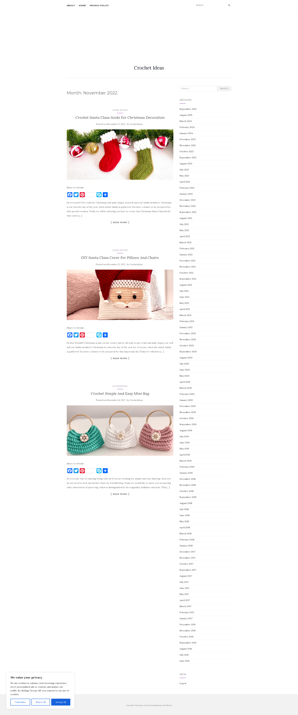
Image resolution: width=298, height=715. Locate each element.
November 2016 (188, 630)
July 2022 (184, 224)
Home (82, 5)
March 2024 (186, 121)
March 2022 (186, 242)
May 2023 (184, 175)
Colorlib (147, 705)
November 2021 (188, 266)
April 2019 (185, 454)
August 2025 (186, 115)
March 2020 (186, 388)
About (71, 5)
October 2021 (186, 272)
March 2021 (185, 315)
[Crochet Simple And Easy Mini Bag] (120, 430)
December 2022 (188, 200)
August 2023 (186, 163)
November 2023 (188, 145)
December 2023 (188, 139)
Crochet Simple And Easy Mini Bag (120, 393)
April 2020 (185, 382)
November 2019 (188, 412)
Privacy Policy (99, 5)
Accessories (120, 386)
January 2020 (186, 400)
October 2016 (187, 636)
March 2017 (185, 606)
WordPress (167, 705)
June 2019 (185, 442)
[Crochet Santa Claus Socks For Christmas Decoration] (120, 154)
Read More (120, 222)
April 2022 (185, 236)
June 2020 (185, 369)
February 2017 (187, 612)
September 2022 (188, 212)
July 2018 (184, 509)
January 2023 (186, 194)
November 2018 (188, 485)
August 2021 (186, 284)
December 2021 (187, 260)
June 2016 (185, 660)
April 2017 (185, 600)
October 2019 (187, 418)
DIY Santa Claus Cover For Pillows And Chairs (120, 257)
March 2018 (186, 533)
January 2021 (186, 327)
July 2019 (184, 436)
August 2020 (186, 357)
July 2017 (184, 582)
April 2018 (185, 527)
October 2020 (187, 345)
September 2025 (188, 109)
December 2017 (187, 551)
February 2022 (187, 248)
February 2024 (187, 127)
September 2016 (188, 642)
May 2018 (184, 521)
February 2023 (187, 187)
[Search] (229, 5)
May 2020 (184, 375)
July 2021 (184, 291)
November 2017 (188, 557)
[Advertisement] (149, 34)
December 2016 (188, 624)
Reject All (41, 702)
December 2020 (188, 333)
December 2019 (188, 406)
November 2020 (188, 339)
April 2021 (185, 309)
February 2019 (187, 466)
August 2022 (186, 218)
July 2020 (184, 363)
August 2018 (186, 503)
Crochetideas (136, 124)
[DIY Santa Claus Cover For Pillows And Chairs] (120, 295)
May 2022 (184, 230)
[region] (40, 690)
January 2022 (186, 254)
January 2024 (186, 133)
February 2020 (187, 394)
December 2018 (188, 479)
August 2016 (186, 648)
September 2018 (188, 497)
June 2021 (184, 297)
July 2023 (184, 169)
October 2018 (187, 491)
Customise (20, 702)
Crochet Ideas (149, 67)
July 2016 (184, 654)
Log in (183, 683)
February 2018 (187, 539)
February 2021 (187, 321)
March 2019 (186, 460)
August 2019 (186, 430)
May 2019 (184, 448)
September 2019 (188, 424)
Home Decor (120, 110)
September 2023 (188, 157)
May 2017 (184, 594)
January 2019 (186, 472)
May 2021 (184, 303)
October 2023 (187, 151)
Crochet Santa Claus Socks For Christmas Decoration (120, 117)
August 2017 (186, 576)
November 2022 (188, 206)
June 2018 (185, 515)
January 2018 (186, 545)
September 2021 (188, 278)
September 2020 (188, 351)
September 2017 (188, 570)
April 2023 (185, 181)
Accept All (61, 702)
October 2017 (186, 563)
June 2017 (184, 588)
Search (224, 88)
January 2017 (186, 618)
